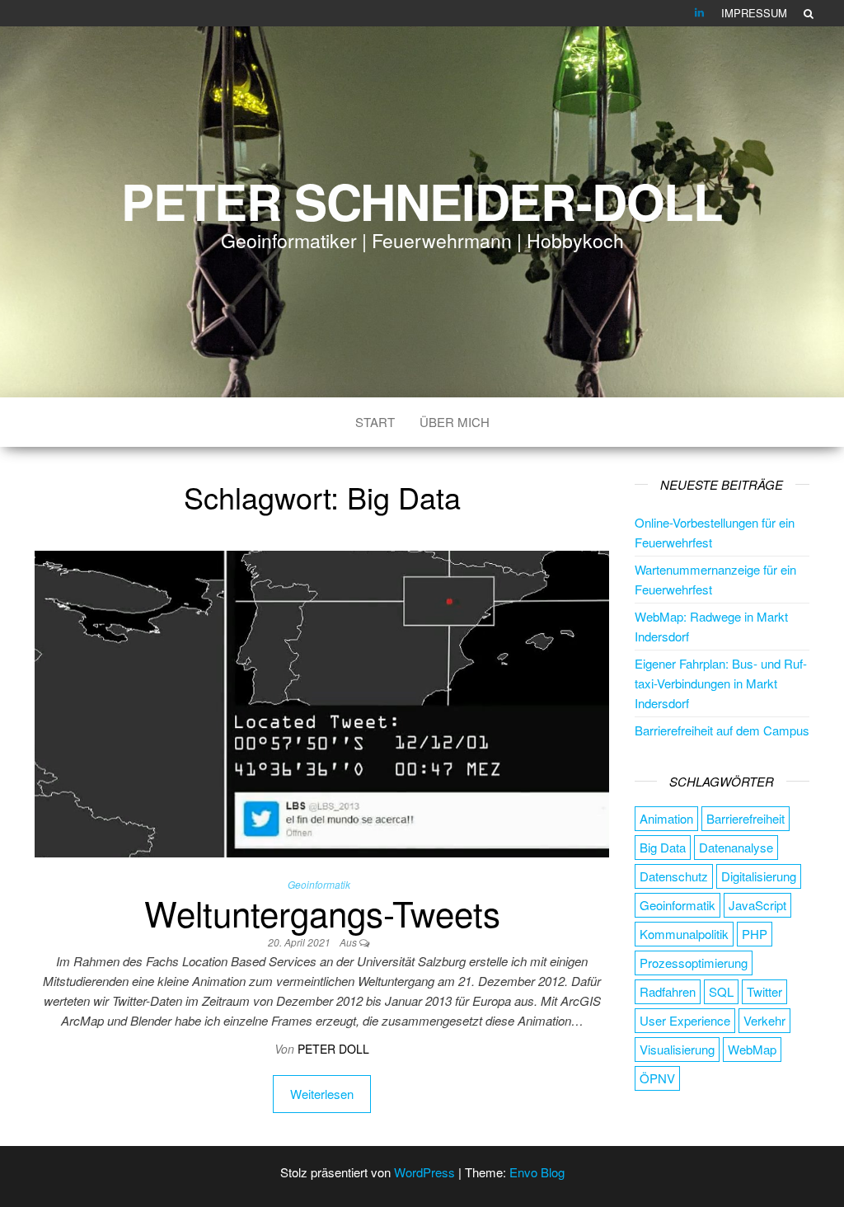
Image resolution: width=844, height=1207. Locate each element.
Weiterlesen (322, 1093)
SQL (721, 991)
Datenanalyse (736, 847)
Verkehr (764, 1020)
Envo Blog (537, 1172)
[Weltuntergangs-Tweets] (322, 702)
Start (375, 421)
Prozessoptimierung (694, 962)
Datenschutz (674, 876)
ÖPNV (657, 1078)
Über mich (455, 421)
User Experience (685, 1020)
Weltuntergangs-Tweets (322, 912)
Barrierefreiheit (745, 818)
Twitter (764, 991)
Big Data (663, 847)
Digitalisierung (758, 876)
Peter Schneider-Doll (422, 200)
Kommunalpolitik (684, 933)
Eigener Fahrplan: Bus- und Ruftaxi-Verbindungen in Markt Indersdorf (721, 683)
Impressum (754, 13)
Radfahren (668, 991)
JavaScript (757, 904)
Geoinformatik (319, 884)
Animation (666, 818)
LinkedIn (700, 13)
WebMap (752, 1049)
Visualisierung (677, 1049)
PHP (754, 933)
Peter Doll (333, 1048)
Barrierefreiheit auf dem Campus (722, 730)
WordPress (424, 1172)
